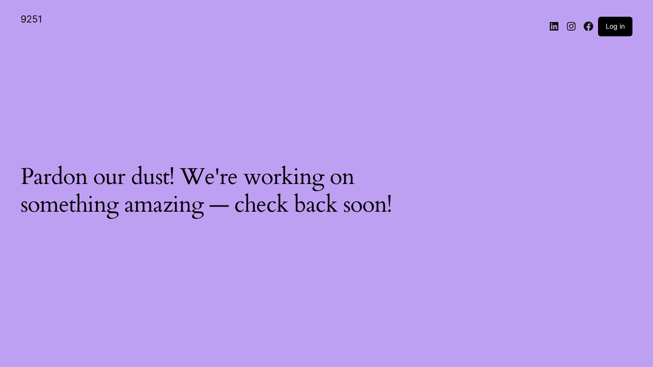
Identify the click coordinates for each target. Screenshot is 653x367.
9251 (31, 19)
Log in (615, 26)
